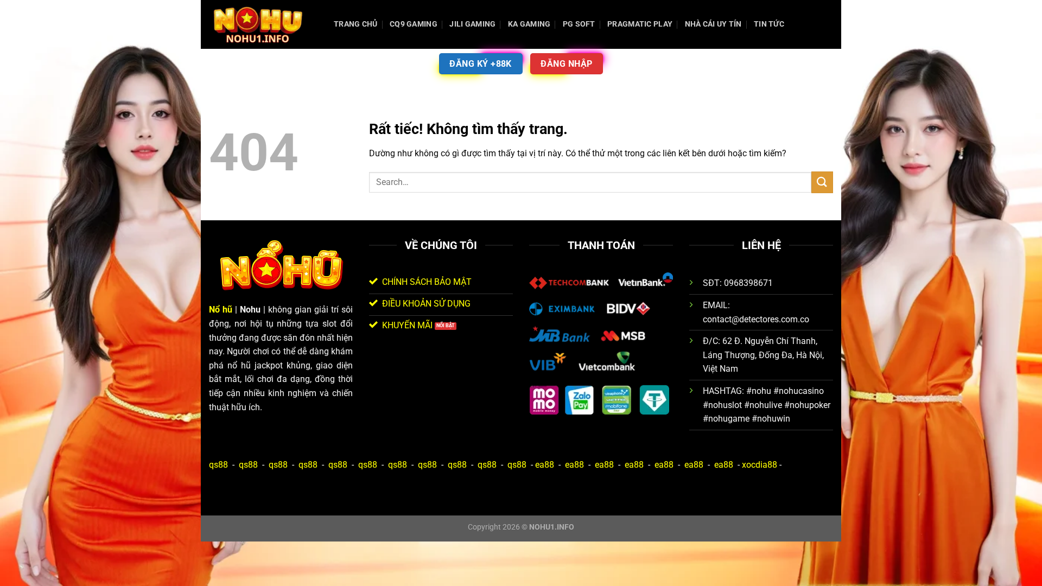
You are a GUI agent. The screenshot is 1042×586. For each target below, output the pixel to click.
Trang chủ (356, 24)
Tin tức (769, 24)
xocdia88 (759, 465)
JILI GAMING (472, 24)
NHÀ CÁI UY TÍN (713, 24)
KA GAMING (529, 24)
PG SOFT (579, 24)
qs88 (218, 465)
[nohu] (263, 24)
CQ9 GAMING (413, 24)
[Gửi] (822, 182)
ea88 (544, 465)
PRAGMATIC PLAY (639, 24)
